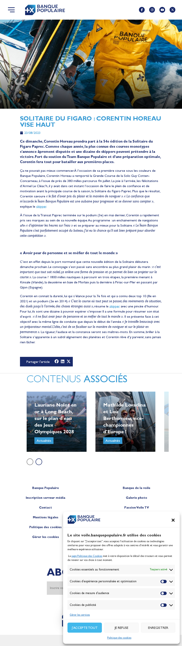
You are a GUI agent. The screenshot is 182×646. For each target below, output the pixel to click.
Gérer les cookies (45, 537)
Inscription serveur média (45, 498)
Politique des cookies (119, 637)
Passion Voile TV (136, 507)
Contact (45, 507)
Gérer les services (80, 614)
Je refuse (121, 628)
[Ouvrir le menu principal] (11, 9)
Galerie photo (136, 498)
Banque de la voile (136, 488)
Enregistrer (158, 628)
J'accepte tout (85, 628)
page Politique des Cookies (86, 556)
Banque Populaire (45, 488)
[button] (173, 520)
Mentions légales (45, 517)
